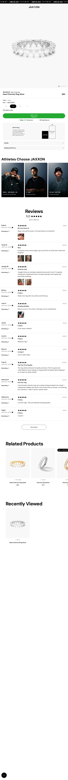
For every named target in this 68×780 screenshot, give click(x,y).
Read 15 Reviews (15, 92)
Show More (34, 427)
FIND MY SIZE (9, 110)
